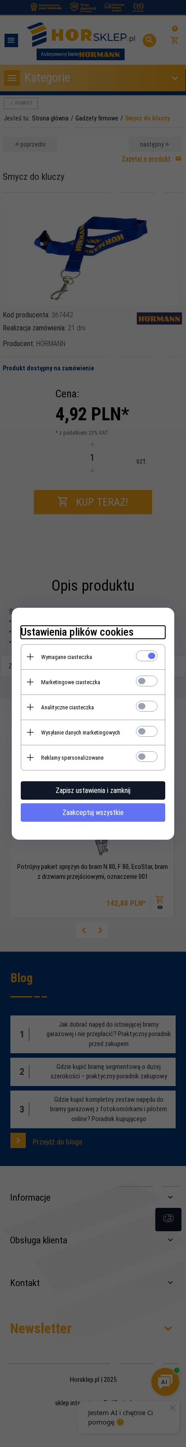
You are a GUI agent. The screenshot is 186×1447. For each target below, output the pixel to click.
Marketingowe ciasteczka (70, 682)
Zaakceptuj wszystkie (93, 812)
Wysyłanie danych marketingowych (80, 732)
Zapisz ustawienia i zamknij (93, 790)
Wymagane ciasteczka (66, 657)
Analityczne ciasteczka (67, 707)
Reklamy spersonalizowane (72, 757)
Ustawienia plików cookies (77, 632)
